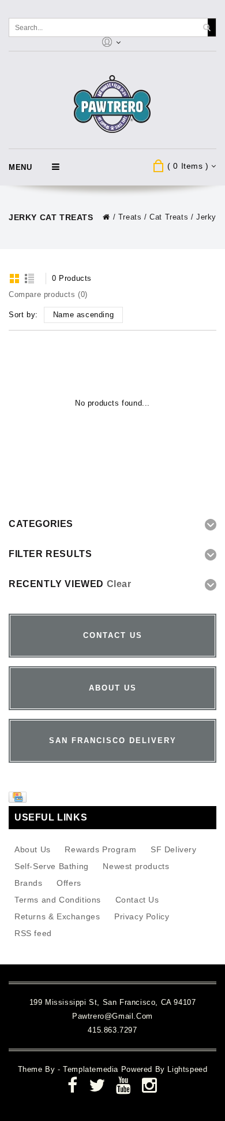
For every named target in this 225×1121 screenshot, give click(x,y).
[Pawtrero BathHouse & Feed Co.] (113, 104)
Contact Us (137, 899)
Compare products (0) (48, 294)
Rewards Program (100, 849)
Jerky (206, 217)
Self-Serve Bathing (51, 866)
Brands (28, 883)
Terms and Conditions (57, 899)
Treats (130, 217)
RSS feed (33, 933)
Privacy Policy (141, 916)
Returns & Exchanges (57, 916)
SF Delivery (174, 849)
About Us (32, 849)
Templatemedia (92, 1069)
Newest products (136, 866)
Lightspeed (187, 1069)
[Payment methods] (19, 799)
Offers (69, 883)
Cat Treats (168, 217)
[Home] (106, 217)
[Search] (206, 27)
